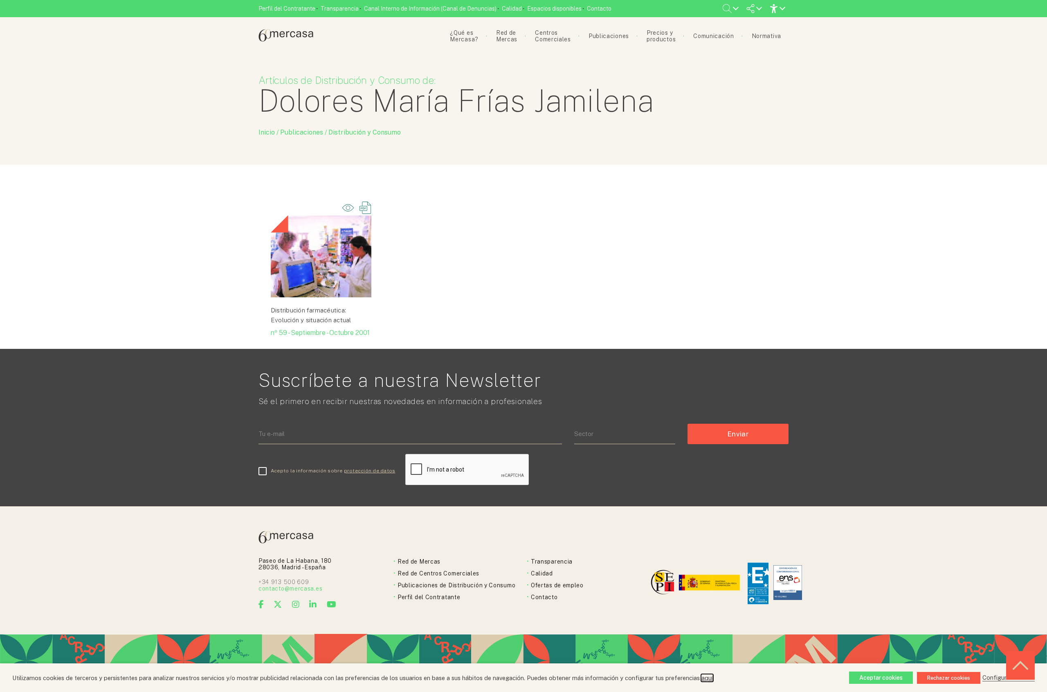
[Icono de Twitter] (278, 604)
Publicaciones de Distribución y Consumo (456, 585)
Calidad (512, 8)
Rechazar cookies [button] (948, 678)
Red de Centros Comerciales (438, 573)
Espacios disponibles (554, 8)
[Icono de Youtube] (332, 604)
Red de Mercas (419, 561)
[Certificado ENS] (787, 583)
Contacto (599, 8)
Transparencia (340, 8)
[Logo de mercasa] (664, 583)
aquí (707, 677)
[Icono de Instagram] (296, 604)
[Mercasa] (285, 39)
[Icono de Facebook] (261, 604)
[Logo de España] (710, 583)
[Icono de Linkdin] (313, 604)
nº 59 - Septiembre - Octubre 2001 (320, 333)
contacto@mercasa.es (290, 588)
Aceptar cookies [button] (881, 677)
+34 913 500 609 (283, 582)
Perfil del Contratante (286, 8)
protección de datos (369, 471)
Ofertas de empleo (557, 585)
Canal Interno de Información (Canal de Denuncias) (430, 8)
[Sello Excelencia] (758, 583)
